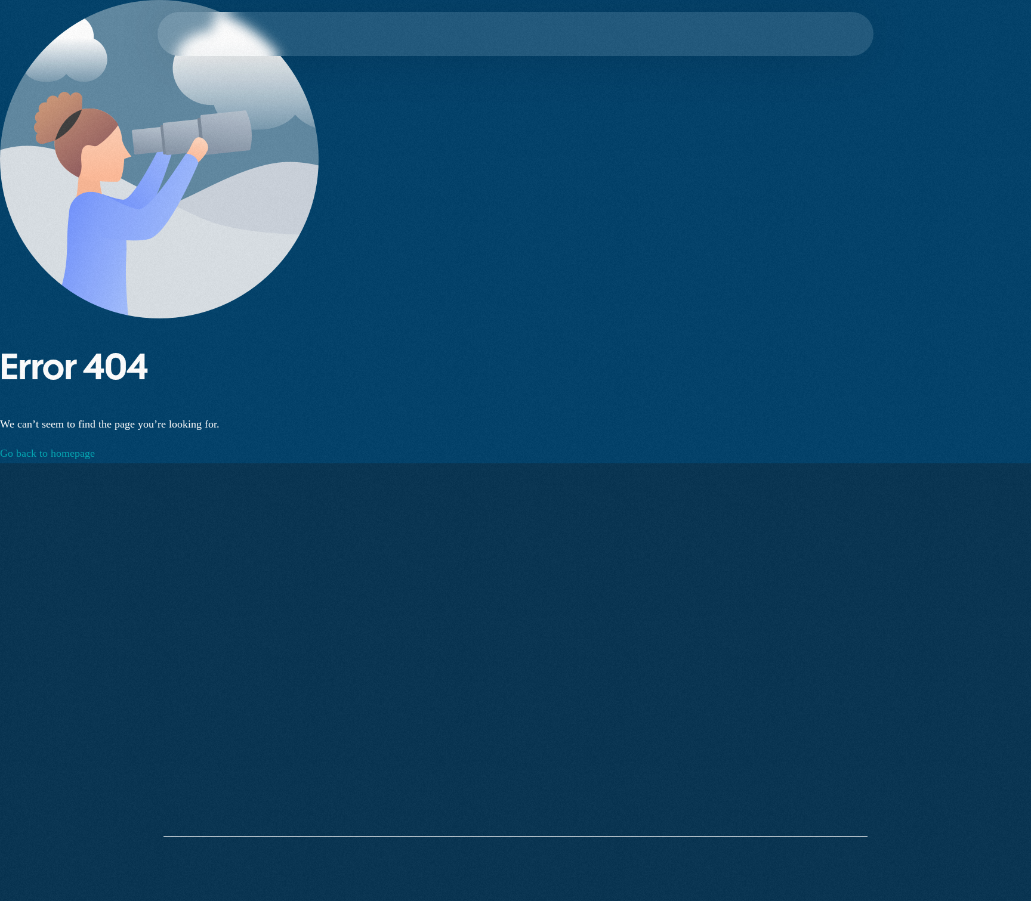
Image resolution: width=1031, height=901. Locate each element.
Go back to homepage (47, 453)
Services (673, 686)
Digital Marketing (813, 734)
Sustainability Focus (695, 710)
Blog (666, 781)
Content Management (820, 758)
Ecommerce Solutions (821, 781)
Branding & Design (817, 805)
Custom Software (812, 686)
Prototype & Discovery (823, 710)
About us (674, 662)
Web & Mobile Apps (819, 662)
